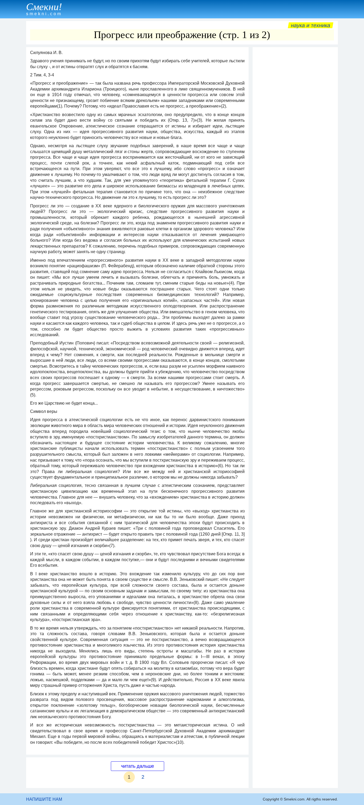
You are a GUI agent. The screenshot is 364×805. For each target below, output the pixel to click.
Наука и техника (310, 25)
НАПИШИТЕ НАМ (44, 799)
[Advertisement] (295, 130)
